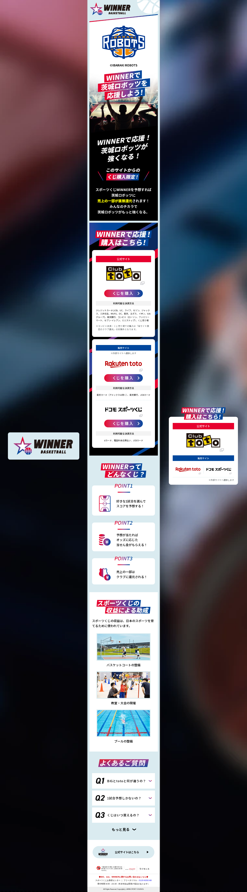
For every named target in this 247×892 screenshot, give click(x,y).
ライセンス (144, 868)
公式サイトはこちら (127, 852)
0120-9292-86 (145, 880)
